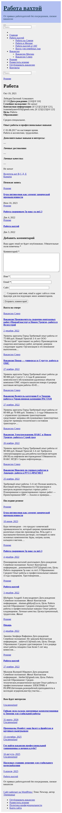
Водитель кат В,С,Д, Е (15, 174)
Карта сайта (15, 808)
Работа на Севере (24, 40)
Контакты (14, 67)
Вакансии (14, 51)
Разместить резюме (19, 62)
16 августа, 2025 (11, 754)
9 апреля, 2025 (10, 771)
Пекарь (7, 625)
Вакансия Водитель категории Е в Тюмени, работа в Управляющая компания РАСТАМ (27, 397)
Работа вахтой (22, 8)
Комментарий (11, 251)
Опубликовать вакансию (22, 65)
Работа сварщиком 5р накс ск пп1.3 (22, 211)
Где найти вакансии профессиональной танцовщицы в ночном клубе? (24, 747)
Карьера (7, 176)
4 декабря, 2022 (11, 557)
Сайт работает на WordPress (18, 792)
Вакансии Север (23, 56)
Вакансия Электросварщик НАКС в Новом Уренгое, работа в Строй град (27, 436)
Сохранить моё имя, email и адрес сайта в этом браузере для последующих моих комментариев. (29, 294)
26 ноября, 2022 (11, 443)
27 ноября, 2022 (11, 369)
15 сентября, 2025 (12, 737)
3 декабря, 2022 (11, 592)
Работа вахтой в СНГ (26, 46)
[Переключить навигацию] (4, 24)
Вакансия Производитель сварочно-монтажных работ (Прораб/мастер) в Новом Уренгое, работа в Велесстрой (30, 322)
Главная (13, 35)
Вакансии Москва (24, 54)
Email (7, 282)
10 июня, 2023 (10, 521)
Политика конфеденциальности (25, 805)
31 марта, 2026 (10, 719)
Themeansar (9, 794)
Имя (6, 276)
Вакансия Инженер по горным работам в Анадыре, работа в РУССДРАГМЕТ (25, 471)
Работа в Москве (24, 43)
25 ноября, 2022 (11, 479)
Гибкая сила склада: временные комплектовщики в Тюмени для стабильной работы (30, 712)
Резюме (13, 59)
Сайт (6, 287)
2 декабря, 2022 (11, 330)
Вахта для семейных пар (28, 48)
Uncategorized (10, 705)
